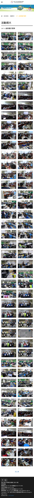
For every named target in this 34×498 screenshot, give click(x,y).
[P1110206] (8, 313)
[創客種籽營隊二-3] (25, 432)
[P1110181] (8, 234)
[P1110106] (25, 75)
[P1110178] (25, 214)
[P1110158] (25, 145)
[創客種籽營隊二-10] (8, 422)
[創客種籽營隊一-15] (25, 363)
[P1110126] (8, 95)
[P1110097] (8, 55)
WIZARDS (11, 495)
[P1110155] (8, 135)
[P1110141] (8, 105)
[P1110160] (8, 155)
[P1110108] (8, 85)
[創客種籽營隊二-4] (8, 442)
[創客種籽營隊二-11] (25, 422)
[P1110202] (8, 303)
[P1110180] (25, 224)
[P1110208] (25, 313)
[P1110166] (8, 184)
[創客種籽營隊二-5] (25, 442)
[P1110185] (25, 244)
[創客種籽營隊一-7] (8, 402)
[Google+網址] (6, 480)
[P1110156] (25, 135)
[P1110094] (25, 46)
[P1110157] (8, 145)
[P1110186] (8, 254)
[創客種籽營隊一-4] (25, 382)
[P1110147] (8, 125)
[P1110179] (8, 224)
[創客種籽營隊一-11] (25, 343)
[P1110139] (25, 95)
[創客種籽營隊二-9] (25, 462)
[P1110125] (25, 85)
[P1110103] (25, 65)
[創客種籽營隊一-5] (8, 392)
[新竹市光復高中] (17, 2)
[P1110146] (25, 115)
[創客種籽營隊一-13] (25, 353)
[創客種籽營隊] (25, 333)
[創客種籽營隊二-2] (8, 432)
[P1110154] (25, 125)
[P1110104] (8, 75)
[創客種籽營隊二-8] (8, 462)
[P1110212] (8, 333)
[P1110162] (8, 164)
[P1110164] (8, 174)
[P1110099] (25, 55)
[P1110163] (25, 164)
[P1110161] (25, 155)
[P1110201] (25, 293)
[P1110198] (8, 283)
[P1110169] (8, 194)
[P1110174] (25, 194)
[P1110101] (8, 65)
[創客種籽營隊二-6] (8, 452)
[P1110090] (8, 36)
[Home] (1, 16)
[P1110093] (8, 46)
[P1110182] (25, 234)
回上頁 (17, 471)
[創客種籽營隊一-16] (8, 372)
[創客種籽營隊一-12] (8, 353)
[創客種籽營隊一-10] (8, 343)
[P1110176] (25, 204)
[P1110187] (25, 254)
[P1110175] (8, 204)
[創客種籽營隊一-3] (8, 382)
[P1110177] (8, 214)
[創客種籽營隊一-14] (8, 363)
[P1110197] (25, 273)
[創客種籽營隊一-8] (25, 402)
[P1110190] (8, 273)
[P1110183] (8, 244)
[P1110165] (25, 174)
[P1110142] (25, 105)
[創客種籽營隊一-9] (8, 412)
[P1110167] (25, 184)
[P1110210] (8, 323)
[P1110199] (25, 283)
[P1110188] (8, 263)
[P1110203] (25, 303)
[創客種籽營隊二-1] (25, 412)
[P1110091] (25, 36)
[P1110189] (25, 263)
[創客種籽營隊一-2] (25, 372)
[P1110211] (25, 323)
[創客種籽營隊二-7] (25, 452)
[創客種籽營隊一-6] (25, 392)
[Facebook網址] (2, 480)
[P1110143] (8, 115)
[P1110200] (8, 293)
